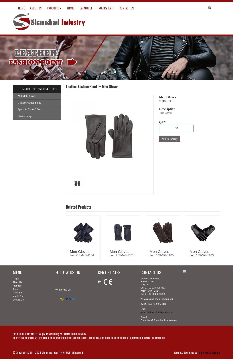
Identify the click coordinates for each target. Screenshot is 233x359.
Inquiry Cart (18, 296)
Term (15, 289)
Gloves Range (25, 116)
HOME (21, 8)
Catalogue (18, 292)
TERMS (70, 8)
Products (17, 286)
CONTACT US (126, 8)
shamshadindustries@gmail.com (157, 312)
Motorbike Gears (26, 96)
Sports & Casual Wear (29, 109)
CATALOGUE (86, 8)
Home (16, 279)
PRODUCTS (53, 8)
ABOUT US (36, 8)
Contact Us (18, 300)
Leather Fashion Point (29, 102)
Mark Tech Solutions (209, 352)
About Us (17, 282)
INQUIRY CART (106, 8)
